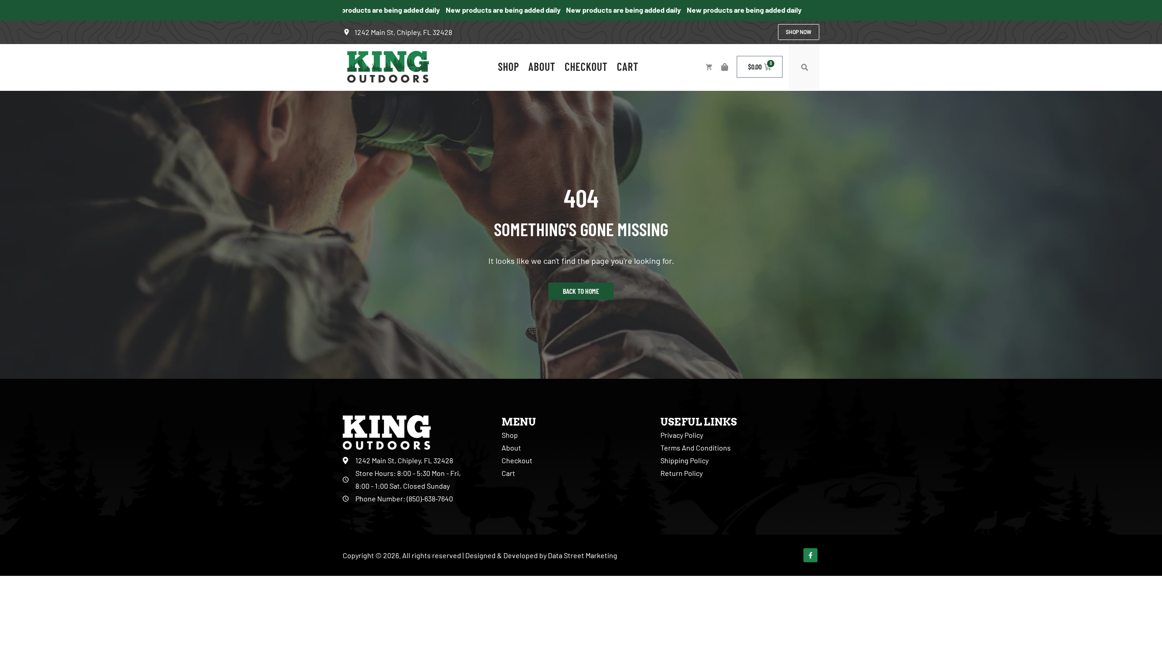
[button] (804, 67)
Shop (508, 66)
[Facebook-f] (810, 555)
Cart (628, 66)
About (542, 66)
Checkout (586, 66)
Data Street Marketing (582, 555)
